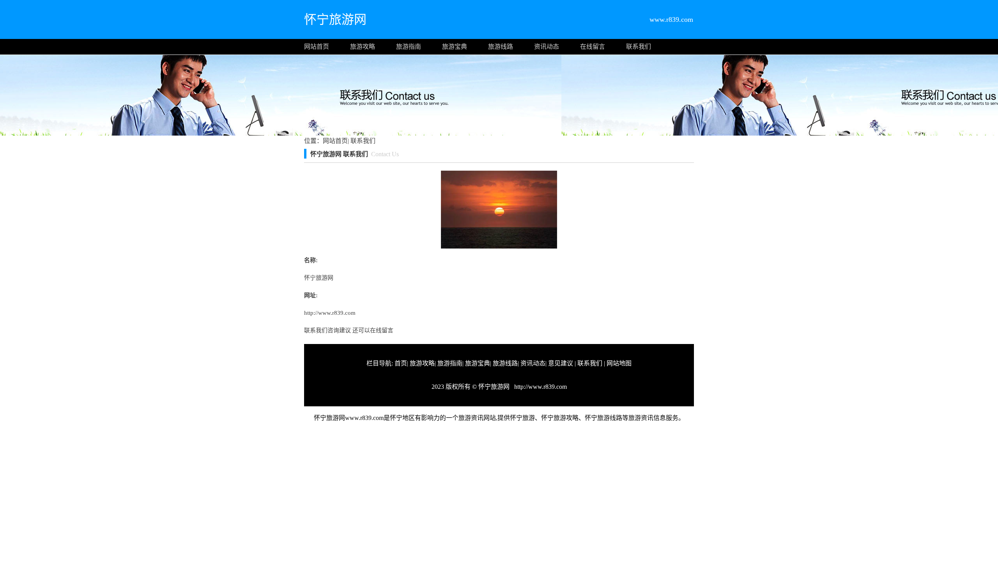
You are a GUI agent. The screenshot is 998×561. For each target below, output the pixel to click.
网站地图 (619, 363)
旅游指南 (408, 46)
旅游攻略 (362, 46)
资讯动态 (546, 46)
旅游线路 (500, 46)
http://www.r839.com (330, 313)
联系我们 (638, 46)
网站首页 (316, 46)
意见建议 (560, 363)
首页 (401, 363)
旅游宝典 (454, 46)
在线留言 (592, 46)
